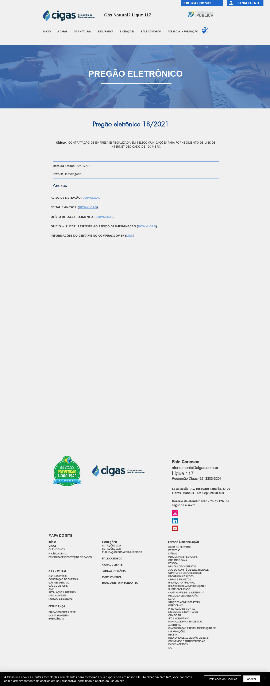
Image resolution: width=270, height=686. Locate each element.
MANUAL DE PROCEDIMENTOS (185, 621)
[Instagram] (175, 513)
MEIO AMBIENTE (57, 595)
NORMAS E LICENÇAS (61, 598)
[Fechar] (264, 679)
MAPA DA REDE (112, 576)
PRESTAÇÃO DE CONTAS (181, 608)
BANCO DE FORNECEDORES (120, 582)
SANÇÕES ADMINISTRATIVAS (184, 602)
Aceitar (251, 679)
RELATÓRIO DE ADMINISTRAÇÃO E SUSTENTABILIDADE (187, 588)
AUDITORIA (174, 624)
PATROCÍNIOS (176, 605)
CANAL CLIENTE (112, 564)
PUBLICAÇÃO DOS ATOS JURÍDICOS (122, 552)
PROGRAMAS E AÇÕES (181, 576)
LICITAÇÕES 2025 (111, 548)
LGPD (171, 598)
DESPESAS (174, 550)
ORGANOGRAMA (177, 560)
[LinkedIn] (175, 520)
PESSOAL (173, 563)
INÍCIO (52, 542)
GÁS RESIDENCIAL (59, 582)
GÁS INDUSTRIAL (58, 576)
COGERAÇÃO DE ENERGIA (63, 579)
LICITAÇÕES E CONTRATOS (183, 611)
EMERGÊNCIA (56, 618)
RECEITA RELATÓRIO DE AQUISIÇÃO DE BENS (188, 636)
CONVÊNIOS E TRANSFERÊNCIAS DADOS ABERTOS (187, 643)
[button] (62, 31)
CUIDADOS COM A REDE (62, 612)
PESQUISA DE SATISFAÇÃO (183, 595)
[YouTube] (175, 528)
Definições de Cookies (222, 679)
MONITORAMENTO (59, 615)
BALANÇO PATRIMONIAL (181, 582)
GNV (51, 589)
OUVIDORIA (175, 615)
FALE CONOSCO (112, 558)
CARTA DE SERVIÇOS (179, 547)
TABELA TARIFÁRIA (114, 570)
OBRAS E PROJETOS (179, 579)
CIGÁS (53, 545)
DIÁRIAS (172, 553)
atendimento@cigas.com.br (195, 467)
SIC (170, 647)
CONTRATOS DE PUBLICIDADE (185, 572)
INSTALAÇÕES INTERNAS (62, 592)
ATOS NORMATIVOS (178, 618)
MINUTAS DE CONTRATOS (182, 566)
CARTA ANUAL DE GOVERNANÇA (186, 592)
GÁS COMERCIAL (58, 585)
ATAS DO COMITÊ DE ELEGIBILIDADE (188, 569)
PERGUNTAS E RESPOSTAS (183, 556)
